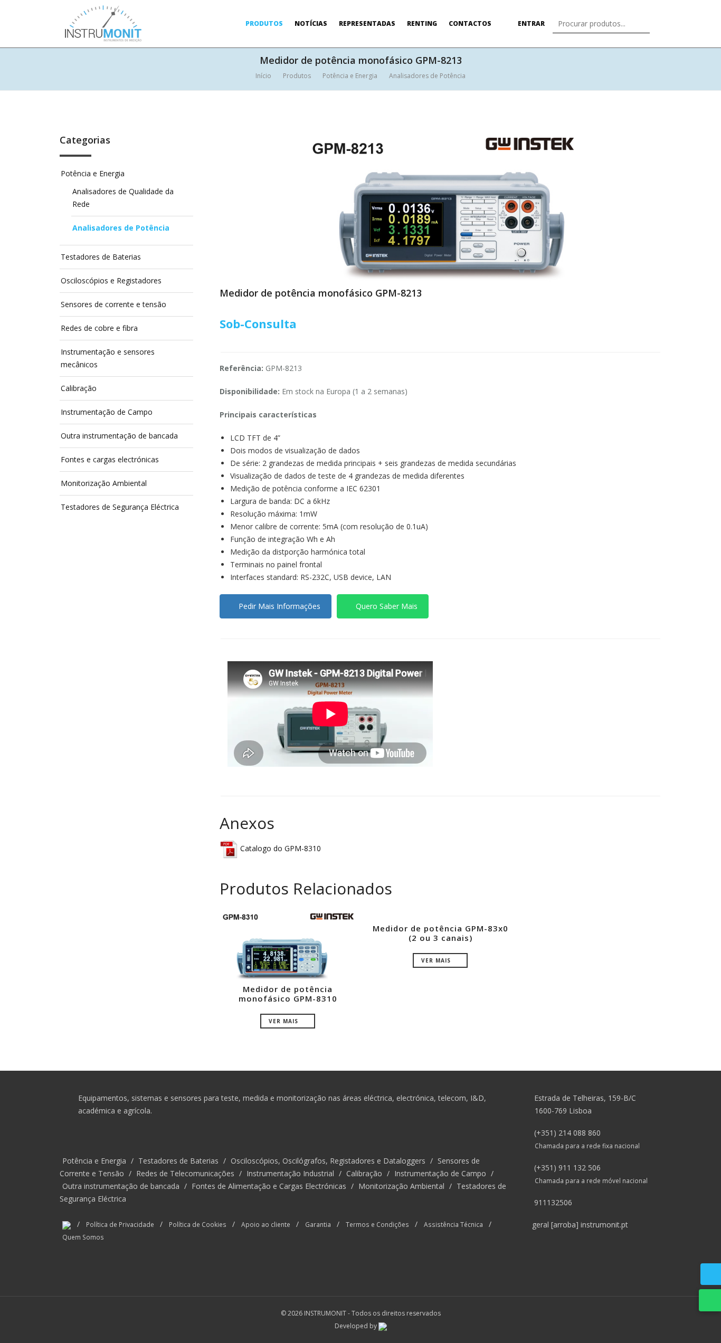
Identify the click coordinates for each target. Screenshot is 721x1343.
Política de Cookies (197, 1224)
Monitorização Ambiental (104, 483)
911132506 (553, 1202)
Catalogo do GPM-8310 (279, 848)
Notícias (311, 23)
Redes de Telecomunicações (185, 1173)
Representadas (367, 23)
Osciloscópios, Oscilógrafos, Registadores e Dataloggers (328, 1161)
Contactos (470, 23)
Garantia (318, 1224)
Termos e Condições (377, 1224)
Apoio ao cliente (265, 1224)
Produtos (264, 23)
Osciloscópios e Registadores (111, 280)
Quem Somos (83, 1237)
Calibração (79, 388)
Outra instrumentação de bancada (119, 436)
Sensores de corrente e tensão (113, 304)
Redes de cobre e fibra (99, 328)
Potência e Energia (349, 75)
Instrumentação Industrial (290, 1173)
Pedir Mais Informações (278, 606)
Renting (422, 23)
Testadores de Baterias (101, 257)
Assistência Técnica (453, 1224)
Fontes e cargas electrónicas (110, 459)
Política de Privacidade (120, 1224)
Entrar (530, 23)
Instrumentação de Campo (107, 412)
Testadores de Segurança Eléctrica (120, 507)
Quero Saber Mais (386, 606)
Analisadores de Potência (427, 75)
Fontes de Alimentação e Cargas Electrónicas (269, 1186)
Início (263, 75)
